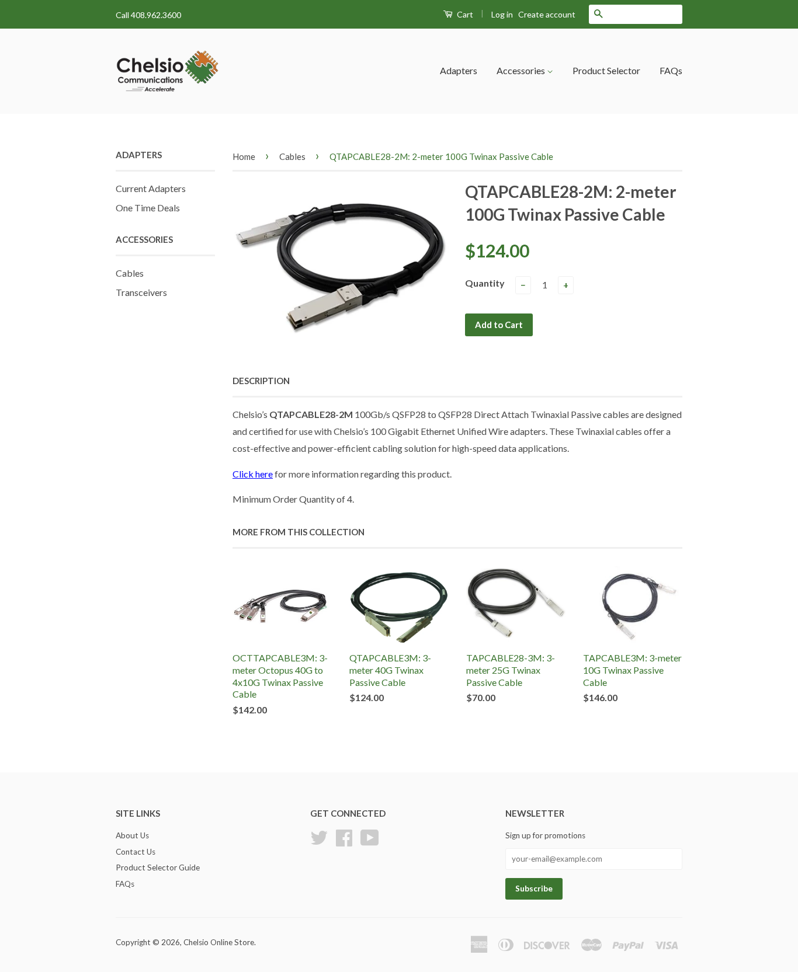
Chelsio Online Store (218, 942)
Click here (253, 473)
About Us (132, 835)
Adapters (458, 70)
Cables (130, 272)
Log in (502, 14)
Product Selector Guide (158, 867)
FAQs (671, 70)
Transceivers (141, 292)
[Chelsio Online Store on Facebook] (344, 836)
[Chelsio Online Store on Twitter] (319, 836)
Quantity (485, 282)
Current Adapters (151, 188)
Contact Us (135, 851)
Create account (546, 14)
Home (244, 156)
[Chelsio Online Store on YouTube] (369, 836)
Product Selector (606, 70)
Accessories (522, 70)
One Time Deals (148, 207)
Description (261, 380)
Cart (464, 14)
